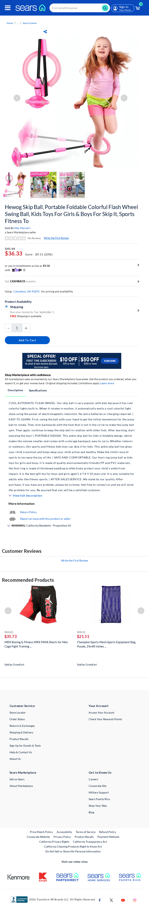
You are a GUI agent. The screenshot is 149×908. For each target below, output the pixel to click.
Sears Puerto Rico (99, 799)
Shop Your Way (98, 805)
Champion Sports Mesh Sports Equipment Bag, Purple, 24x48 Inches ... (106, 644)
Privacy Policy (62, 836)
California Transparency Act (90, 841)
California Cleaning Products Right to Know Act (73, 846)
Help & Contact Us (21, 752)
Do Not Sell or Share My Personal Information (73, 851)
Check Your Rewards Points (105, 719)
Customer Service (22, 706)
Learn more (107, 383)
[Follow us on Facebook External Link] (100, 899)
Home (10, 23)
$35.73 (10, 636)
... (18, 23)
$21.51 (83, 636)
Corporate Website (38, 836)
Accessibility (64, 832)
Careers (93, 779)
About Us (15, 758)
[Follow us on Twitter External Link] (111, 899)
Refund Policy (107, 832)
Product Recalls (19, 739)
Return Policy (28, 512)
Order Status (17, 719)
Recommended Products (28, 580)
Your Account (98, 706)
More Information (22, 503)
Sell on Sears (17, 779)
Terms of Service (85, 832)
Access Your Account (101, 712)
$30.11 (81, 632)
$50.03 (8, 632)
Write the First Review (56, 238)
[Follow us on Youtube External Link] (123, 899)
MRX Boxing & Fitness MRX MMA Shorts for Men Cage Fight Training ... (36, 644)
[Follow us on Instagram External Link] (135, 899)
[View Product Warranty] (12, 512)
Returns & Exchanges (22, 725)
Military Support (99, 792)
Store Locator (18, 712)
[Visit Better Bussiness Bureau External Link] (19, 899)
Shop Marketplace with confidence (28, 375)
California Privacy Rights (54, 841)
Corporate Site (97, 785)
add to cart (27, 340)
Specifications (38, 390)
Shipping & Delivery (21, 732)
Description (15, 390)
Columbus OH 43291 (26, 291)
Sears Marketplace (23, 772)
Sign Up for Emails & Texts (25, 745)
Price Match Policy (41, 832)
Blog (91, 812)
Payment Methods (108, 836)
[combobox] (79, 7)
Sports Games (30, 23)
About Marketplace (21, 785)
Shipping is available (25, 316)
